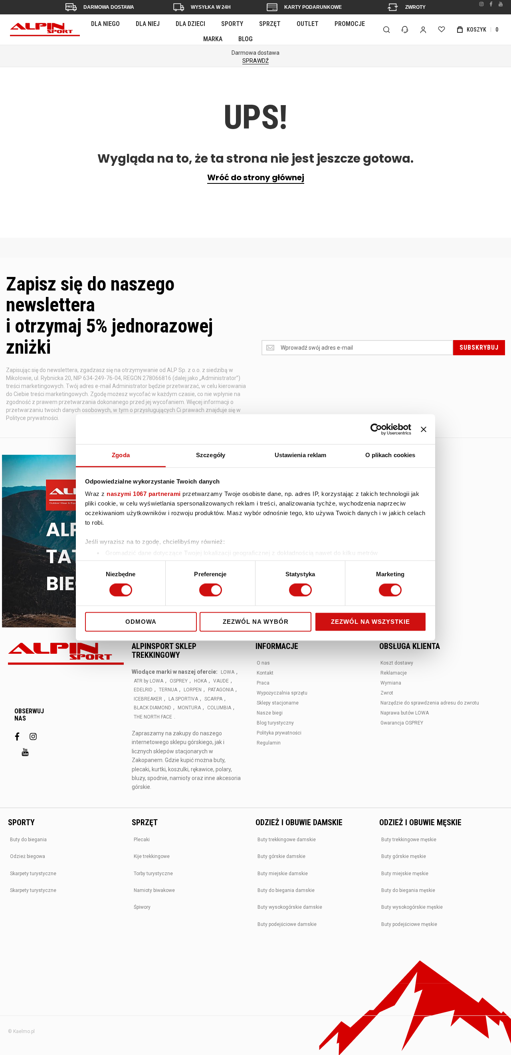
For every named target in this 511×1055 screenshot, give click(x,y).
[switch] (210, 591)
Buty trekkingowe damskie (286, 839)
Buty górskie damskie (281, 856)
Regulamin (269, 743)
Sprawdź (255, 61)
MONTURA (189, 708)
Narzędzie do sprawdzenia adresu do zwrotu (429, 703)
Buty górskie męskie (403, 856)
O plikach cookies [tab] (390, 455)
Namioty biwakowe (154, 890)
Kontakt (265, 673)
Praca (263, 683)
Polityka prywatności (279, 733)
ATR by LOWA (148, 681)
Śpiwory (142, 907)
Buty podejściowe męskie (409, 924)
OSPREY (179, 681)
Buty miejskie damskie (282, 873)
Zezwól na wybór (256, 621)
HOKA (200, 681)
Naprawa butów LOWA (404, 713)
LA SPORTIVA (183, 699)
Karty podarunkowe (313, 7)
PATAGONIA (221, 690)
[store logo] (45, 29)
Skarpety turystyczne (33, 873)
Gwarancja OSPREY (401, 723)
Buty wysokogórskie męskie (412, 907)
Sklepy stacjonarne (278, 703)
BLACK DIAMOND (152, 708)
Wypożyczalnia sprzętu (282, 693)
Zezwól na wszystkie (370, 621)
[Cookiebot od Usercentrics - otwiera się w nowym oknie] (376, 429)
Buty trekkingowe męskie (408, 839)
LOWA (227, 672)
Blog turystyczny (275, 723)
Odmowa (140, 621)
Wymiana (390, 683)
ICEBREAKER (148, 699)
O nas (263, 663)
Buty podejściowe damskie (287, 924)
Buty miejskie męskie (404, 873)
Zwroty (415, 7)
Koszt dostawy (396, 663)
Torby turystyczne (153, 873)
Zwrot (386, 693)
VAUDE (221, 681)
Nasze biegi (270, 713)
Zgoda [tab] (121, 455)
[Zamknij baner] (423, 429)
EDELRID (143, 690)
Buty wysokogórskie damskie (289, 907)
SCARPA (213, 699)
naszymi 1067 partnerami (144, 493)
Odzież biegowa (27, 856)
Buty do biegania (28, 839)
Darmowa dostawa (108, 7)
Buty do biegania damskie (286, 890)
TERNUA (168, 690)
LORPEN (193, 690)
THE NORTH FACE (153, 717)
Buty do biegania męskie (408, 890)
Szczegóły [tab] (210, 455)
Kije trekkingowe (152, 856)
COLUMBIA (219, 708)
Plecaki (142, 839)
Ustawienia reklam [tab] (301, 455)
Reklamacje (393, 673)
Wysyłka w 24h (211, 7)
